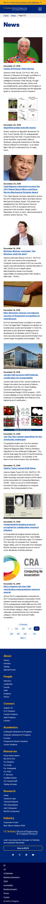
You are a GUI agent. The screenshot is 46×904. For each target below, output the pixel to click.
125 (23, 628)
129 (18, 634)
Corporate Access (11, 822)
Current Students (10, 744)
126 (29, 628)
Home (6, 15)
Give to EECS (23, 848)
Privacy (6, 893)
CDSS (6, 881)
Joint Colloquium (10, 808)
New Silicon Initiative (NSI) (14, 825)
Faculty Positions (11, 714)
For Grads (8, 765)
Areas (6, 795)
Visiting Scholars (10, 784)
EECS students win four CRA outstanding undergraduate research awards (22, 589)
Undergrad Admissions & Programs (18, 732)
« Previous (24, 624)
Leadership (8, 684)
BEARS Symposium (12, 811)
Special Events (10, 670)
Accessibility (8, 885)
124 (16, 628)
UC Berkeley (8, 873)
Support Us (8, 708)
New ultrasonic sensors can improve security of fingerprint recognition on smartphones (22, 316)
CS (5, 869)
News (13, 15)
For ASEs (7, 771)
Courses (7, 738)
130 (25, 634)
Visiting (6, 667)
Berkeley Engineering (12, 877)
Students (7, 694)
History (6, 660)
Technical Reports (11, 802)
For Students (9, 762)
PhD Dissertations (11, 805)
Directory (7, 681)
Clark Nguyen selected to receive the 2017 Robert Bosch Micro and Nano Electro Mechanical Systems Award (22, 189)
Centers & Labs (10, 798)
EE (4, 865)
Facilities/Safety (10, 778)
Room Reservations (12, 755)
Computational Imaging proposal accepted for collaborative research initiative (21, 527)
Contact (7, 720)
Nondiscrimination (10, 889)
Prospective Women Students (16, 741)
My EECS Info (9, 759)
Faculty (7, 687)
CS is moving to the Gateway (28, 2)
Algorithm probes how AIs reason (20, 127)
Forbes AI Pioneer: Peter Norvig (19, 69)
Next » (23, 638)
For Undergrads (10, 768)
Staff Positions (10, 717)
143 (34, 634)
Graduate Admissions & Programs (17, 735)
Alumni (6, 697)
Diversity (7, 663)
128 (11, 634)
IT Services (8, 775)
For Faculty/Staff (10, 781)
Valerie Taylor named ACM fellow (20, 468)
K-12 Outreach (9, 711)
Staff (6, 690)
